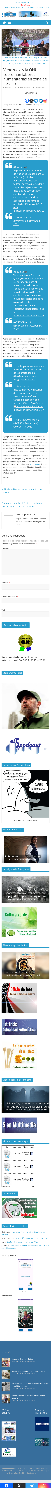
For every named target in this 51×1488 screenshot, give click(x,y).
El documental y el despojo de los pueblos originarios (25, 894)
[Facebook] (27, 99)
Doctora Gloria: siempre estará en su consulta (22, 491)
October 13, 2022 (22, 426)
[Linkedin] (41, 99)
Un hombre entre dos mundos (22, 856)
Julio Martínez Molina (26, 859)
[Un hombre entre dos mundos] (25, 837)
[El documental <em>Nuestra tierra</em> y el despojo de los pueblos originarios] (25, 877)
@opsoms (25, 366)
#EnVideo (18, 167)
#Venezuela (28, 379)
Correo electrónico (10, 596)
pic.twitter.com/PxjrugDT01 (28, 315)
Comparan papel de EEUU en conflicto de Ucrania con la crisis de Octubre (23, 505)
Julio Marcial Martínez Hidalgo (30, 1110)
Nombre (6, 582)
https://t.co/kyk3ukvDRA (29, 406)
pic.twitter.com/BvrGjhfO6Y (28, 210)
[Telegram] (36, 99)
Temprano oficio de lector (19, 972)
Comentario (7, 548)
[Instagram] (45, 99)
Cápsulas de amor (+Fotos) (22, 1359)
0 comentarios (40, 88)
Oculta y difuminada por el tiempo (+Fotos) (31, 1238)
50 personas (34, 464)
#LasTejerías (20, 376)
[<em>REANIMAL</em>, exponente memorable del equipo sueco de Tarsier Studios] (25, 1087)
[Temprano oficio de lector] (25, 953)
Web (3, 610)
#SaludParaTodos (33, 403)
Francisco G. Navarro (28, 975)
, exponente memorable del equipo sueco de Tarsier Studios (26, 1105)
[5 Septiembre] (4, 22)
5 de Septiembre (26, 88)
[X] (31, 99)
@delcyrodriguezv (23, 278)
